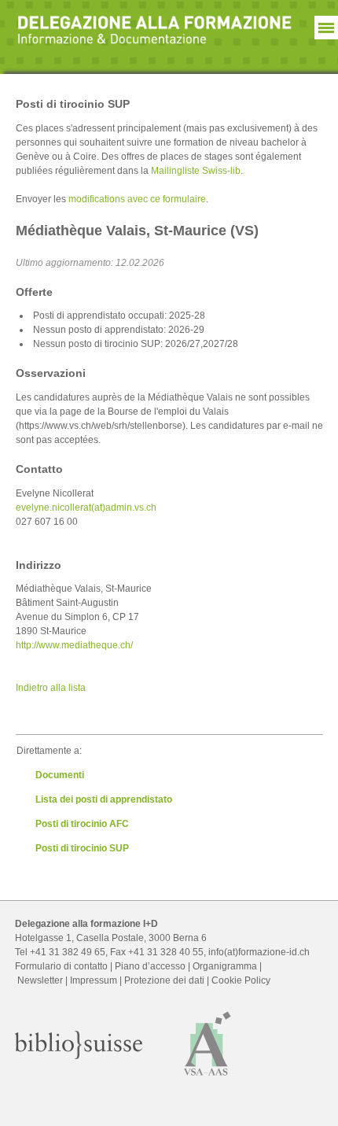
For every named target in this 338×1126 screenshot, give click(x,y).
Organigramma (225, 966)
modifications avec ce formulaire (137, 199)
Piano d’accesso (150, 966)
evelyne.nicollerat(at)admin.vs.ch (86, 507)
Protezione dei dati (164, 980)
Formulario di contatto (61, 966)
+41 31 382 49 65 (67, 952)
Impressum (93, 980)
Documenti (59, 775)
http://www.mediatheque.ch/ (74, 645)
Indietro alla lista (51, 687)
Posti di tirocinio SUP (82, 848)
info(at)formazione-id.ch (259, 952)
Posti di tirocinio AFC (82, 823)
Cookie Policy (240, 980)
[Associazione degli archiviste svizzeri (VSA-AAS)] (208, 1079)
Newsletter (40, 980)
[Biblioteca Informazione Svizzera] (78, 1055)
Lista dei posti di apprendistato (103, 799)
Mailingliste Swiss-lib (196, 170)
